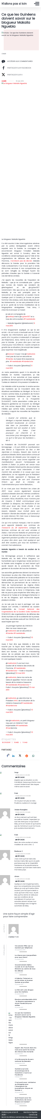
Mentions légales (30, 1112)
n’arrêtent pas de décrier (21, 261)
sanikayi (10, 316)
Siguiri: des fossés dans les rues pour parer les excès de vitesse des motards (25, 1049)
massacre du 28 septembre (15, 528)
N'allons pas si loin (14, 3)
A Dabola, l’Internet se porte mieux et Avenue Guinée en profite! (24, 980)
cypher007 (25, 316)
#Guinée (9, 359)
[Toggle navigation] (36, 3)
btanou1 (10, 354)
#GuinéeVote (27, 361)
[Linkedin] (13, 756)
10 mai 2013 (20, 673)
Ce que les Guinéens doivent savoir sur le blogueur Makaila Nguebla (25, 1015)
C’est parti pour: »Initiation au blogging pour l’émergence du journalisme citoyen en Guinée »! (25, 1086)
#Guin (8, 728)
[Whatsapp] (33, 756)
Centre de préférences (32, 1115)
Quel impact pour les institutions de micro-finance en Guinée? (23, 1100)
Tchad (24, 742)
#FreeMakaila (29, 319)
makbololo (30, 354)
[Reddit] (26, 756)
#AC (16, 700)
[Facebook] (7, 756)
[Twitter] (20, 756)
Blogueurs (6, 742)
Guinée (4, 81)
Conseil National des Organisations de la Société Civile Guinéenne (20, 610)
